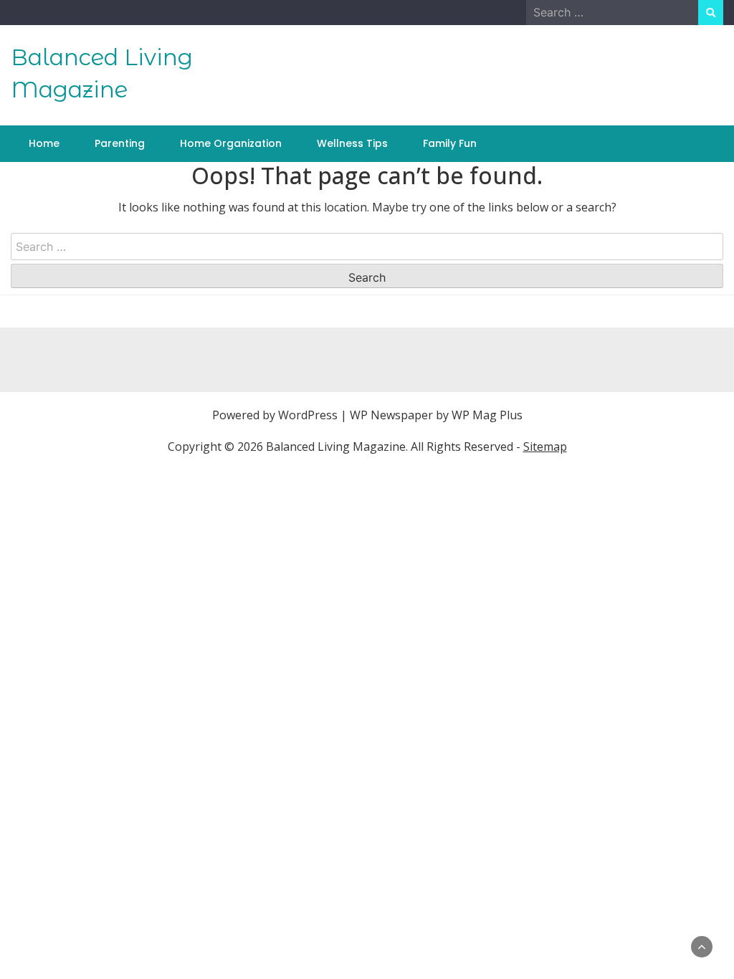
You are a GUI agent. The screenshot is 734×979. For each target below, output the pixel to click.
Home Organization (231, 143)
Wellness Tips (352, 143)
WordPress (308, 415)
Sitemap (545, 446)
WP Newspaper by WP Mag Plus (436, 415)
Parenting (120, 143)
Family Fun (450, 143)
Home (44, 143)
